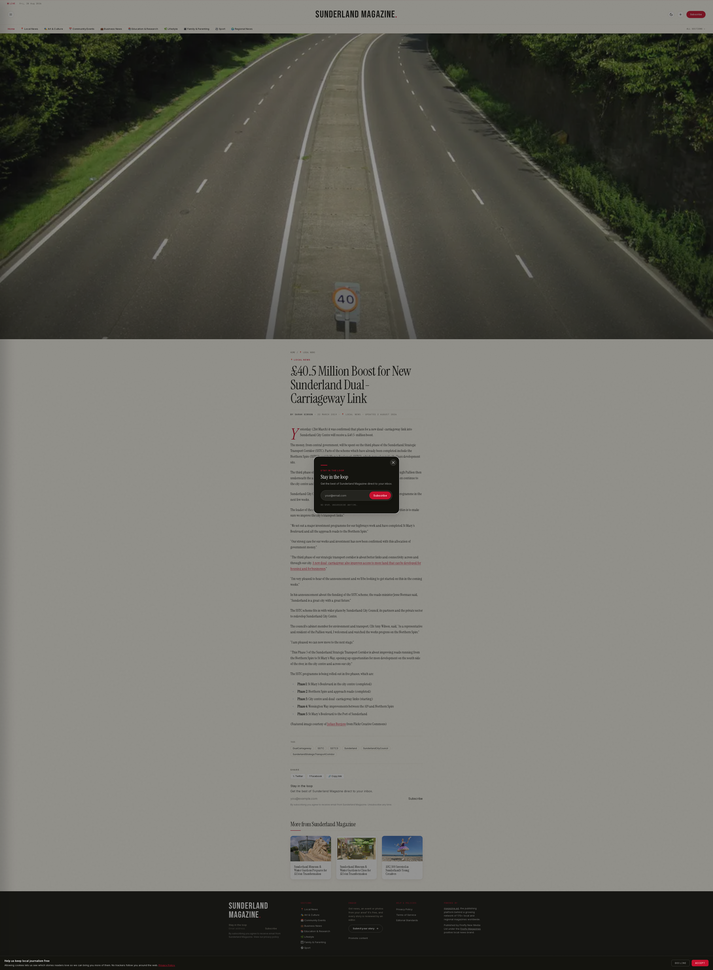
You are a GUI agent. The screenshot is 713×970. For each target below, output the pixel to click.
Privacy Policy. (167, 965)
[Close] (393, 462)
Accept (700, 963)
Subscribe (380, 495)
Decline (680, 963)
